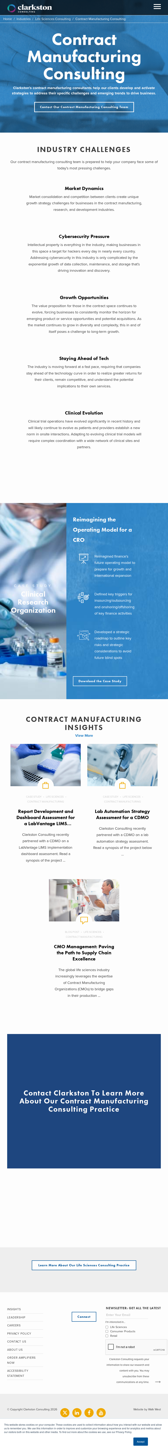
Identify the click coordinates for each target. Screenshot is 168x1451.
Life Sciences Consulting (53, 19)
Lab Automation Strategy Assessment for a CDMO (122, 814)
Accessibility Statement (17, 1373)
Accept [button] (140, 1441)
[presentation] (136, 1347)
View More (84, 735)
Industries (24, 19)
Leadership (16, 1317)
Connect (84, 1317)
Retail (113, 1336)
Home (7, 19)
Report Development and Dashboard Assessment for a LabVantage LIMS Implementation (45, 820)
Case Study (34, 796)
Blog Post (72, 932)
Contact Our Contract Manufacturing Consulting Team (84, 107)
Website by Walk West (147, 1409)
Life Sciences (55, 796)
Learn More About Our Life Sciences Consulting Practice (84, 1265)
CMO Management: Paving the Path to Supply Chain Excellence (84, 952)
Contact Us (16, 1341)
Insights (14, 1309)
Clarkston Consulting (29, 8)
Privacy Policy (19, 1333)
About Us (15, 1350)
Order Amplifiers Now (21, 1360)
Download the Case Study (99, 681)
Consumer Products (122, 1331)
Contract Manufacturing (45, 801)
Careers (14, 1325)
